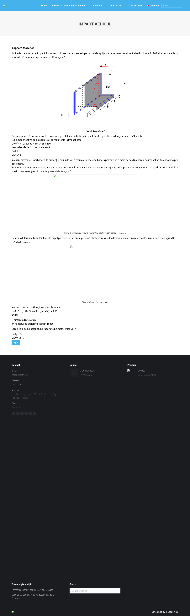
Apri (16, 342)
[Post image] (74, 373)
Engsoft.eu (172, 612)
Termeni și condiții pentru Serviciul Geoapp (32, 589)
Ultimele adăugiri (88, 370)
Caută (117, 590)
